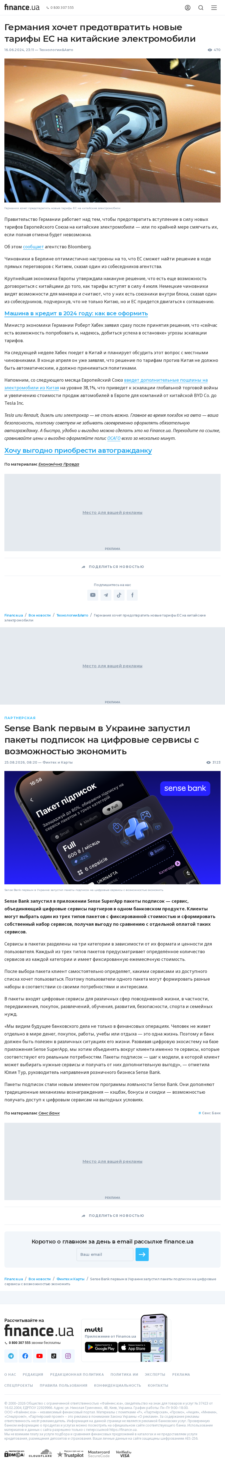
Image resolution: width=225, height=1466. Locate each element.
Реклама (181, 1375)
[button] (142, 1254)
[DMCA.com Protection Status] (14, 1459)
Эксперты (155, 1375)
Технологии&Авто (56, 50)
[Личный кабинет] (187, 7)
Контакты (158, 1386)
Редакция (33, 1375)
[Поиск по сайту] (200, 7)
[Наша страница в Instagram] (68, 1356)
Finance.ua (13, 615)
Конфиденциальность (117, 1386)
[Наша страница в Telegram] (11, 1356)
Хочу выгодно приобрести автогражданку (78, 450)
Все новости (40, 615)
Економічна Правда (58, 464)
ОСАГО (113, 438)
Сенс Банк (49, 1112)
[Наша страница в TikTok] (53, 1356)
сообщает (33, 247)
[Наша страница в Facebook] (25, 1356)
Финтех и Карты (58, 762)
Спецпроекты (18, 1386)
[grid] (112, 959)
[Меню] (214, 7)
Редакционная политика (77, 1375)
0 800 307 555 (62, 8)
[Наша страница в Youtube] (39, 1356)
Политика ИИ (124, 1375)
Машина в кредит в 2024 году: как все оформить (76, 313)
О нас (10, 1375)
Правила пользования (64, 1386)
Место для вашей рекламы (112, 512)
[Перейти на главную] (22, 7)
